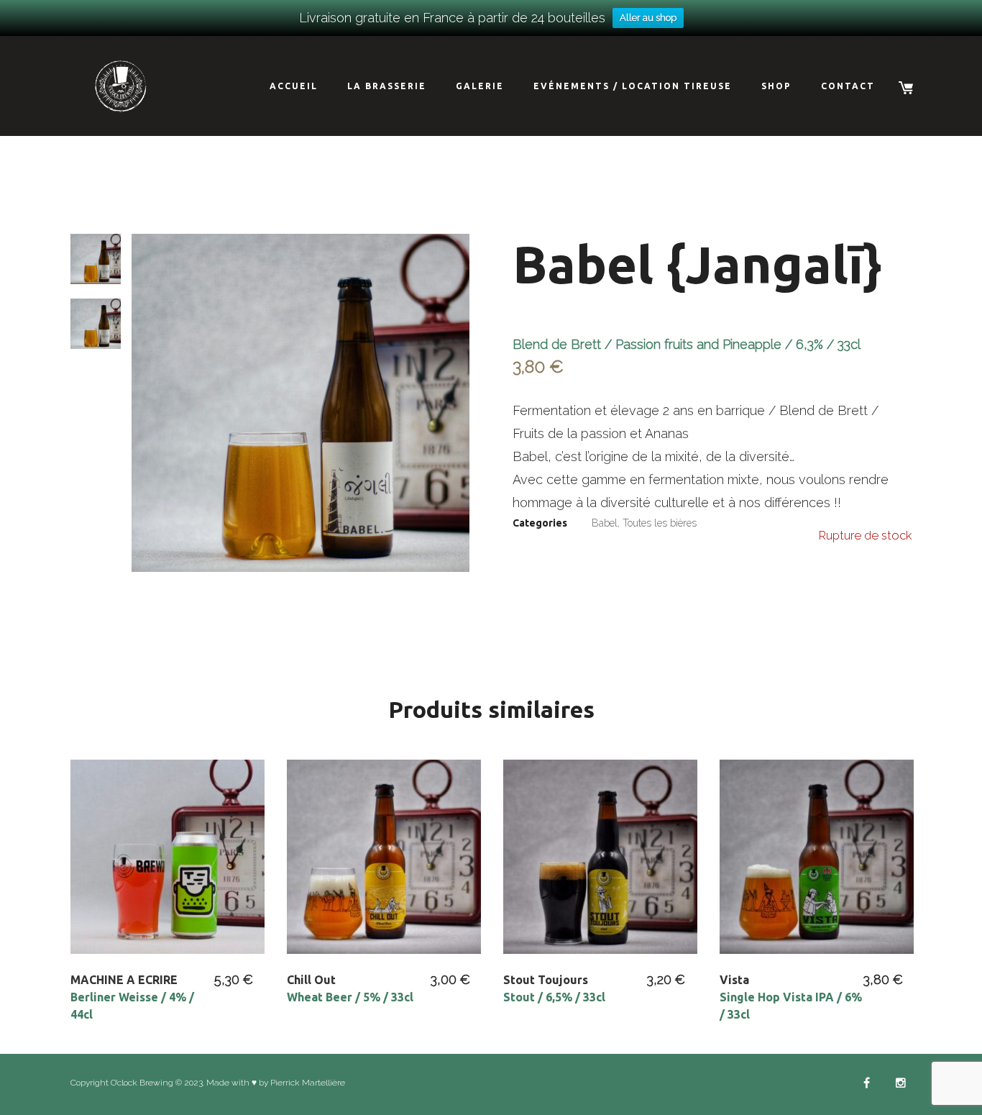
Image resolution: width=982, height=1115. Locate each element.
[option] (300, 403)
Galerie (480, 86)
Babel (605, 523)
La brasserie (386, 86)
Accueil (294, 86)
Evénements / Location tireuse (632, 86)
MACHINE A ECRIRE (132, 997)
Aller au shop (648, 17)
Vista (791, 997)
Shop (776, 86)
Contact (848, 86)
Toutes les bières (660, 523)
